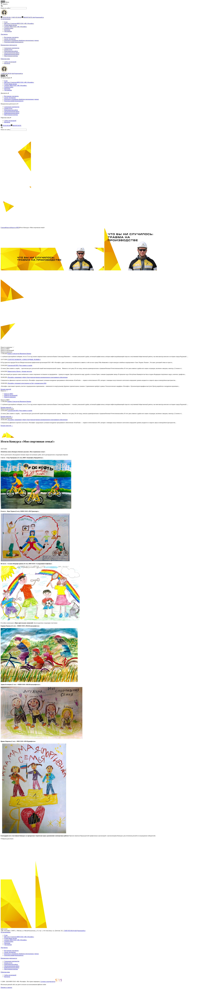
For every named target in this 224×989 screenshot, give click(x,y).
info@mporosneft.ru (38, 17)
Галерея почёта (8, 28)
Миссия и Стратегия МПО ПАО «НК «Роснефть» (19, 23)
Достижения (8, 31)
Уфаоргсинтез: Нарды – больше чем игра (19, 371)
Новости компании (10, 397)
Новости (8, 227)
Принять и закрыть (6, 987)
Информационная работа (11, 54)
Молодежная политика (11, 56)
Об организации (5, 19)
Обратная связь (5, 59)
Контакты (7, 63)
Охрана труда (8, 49)
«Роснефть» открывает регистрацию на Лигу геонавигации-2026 (26, 383)
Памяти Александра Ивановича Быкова (19, 353)
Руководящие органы (10, 25)
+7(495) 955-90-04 (16, 17)
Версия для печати (7, 838)
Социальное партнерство (11, 48)
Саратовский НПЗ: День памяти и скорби (19, 365)
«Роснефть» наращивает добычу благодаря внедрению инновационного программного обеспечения (37, 377)
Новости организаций (10, 395)
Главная (3, 227)
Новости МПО (15, 227)
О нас (6, 22)
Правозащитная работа (11, 51)
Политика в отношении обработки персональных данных (21, 40)
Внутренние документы (11, 37)
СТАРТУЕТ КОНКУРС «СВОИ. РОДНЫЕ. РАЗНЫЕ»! (24, 359)
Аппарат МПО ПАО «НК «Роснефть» (15, 26)
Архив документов (10, 39)
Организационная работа (11, 52)
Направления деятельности (9, 45)
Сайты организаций (10, 62)
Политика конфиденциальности (13, 42)
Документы (4, 34)
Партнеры (7, 30)
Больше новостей (6, 389)
